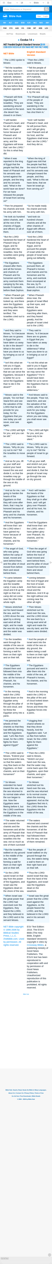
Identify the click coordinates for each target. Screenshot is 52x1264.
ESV (10, 47)
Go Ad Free (4, 1258)
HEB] (45, 47)
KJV (19, 47)
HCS (15, 47)
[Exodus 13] (3, 568)
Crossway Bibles (35, 945)
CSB (6, 47)
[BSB (43, 44)
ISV (23, 47)
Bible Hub (26, 994)
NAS (28, 47)
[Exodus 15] (49, 568)
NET (33, 47)
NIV (37, 47)
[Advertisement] (29, 1049)
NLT (41, 47)
